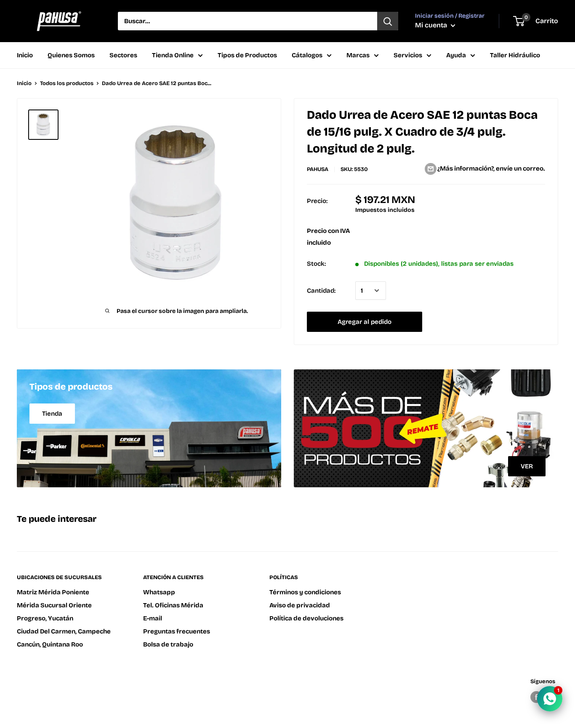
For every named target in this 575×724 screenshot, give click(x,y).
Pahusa (317, 169)
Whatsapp (159, 592)
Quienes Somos (71, 55)
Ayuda (456, 55)
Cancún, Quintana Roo (50, 644)
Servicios (408, 55)
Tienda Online (173, 55)
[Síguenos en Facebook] (536, 697)
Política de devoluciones (306, 618)
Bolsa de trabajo (168, 644)
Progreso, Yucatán (45, 618)
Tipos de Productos (247, 55)
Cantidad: (321, 290)
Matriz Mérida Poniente (53, 592)
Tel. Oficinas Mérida (173, 605)
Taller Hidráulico (515, 55)
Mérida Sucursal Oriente (54, 605)
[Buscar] (387, 21)
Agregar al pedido (364, 322)
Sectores (123, 55)
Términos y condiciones (305, 592)
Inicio (25, 55)
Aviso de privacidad (299, 605)
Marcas (358, 55)
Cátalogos (307, 55)
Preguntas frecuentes (176, 631)
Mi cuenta (432, 25)
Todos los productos (66, 83)
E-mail (152, 618)
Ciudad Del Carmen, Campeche (64, 631)
